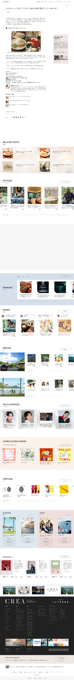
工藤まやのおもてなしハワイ (20, 615)
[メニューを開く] (69, 2)
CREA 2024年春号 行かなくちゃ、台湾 (30, 635)
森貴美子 (8, 12)
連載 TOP (65, 311)
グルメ (6, 613)
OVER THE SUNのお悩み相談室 (42, 615)
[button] (4, 215)
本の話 (45, 678)
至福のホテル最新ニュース (20, 617)
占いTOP (65, 480)
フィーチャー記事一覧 (65, 181)
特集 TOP (65, 349)
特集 (45, 1)
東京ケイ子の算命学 (62, 614)
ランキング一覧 (65, 276)
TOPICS (6, 628)
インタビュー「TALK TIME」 (53, 616)
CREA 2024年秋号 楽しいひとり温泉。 (30, 630)
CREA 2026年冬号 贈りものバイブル (29, 616)
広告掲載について (40, 672)
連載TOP (17, 608)
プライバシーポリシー (59, 672)
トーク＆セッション (50, 1)
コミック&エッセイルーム (59, 1)
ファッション (7, 619)
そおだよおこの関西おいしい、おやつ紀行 (20, 619)
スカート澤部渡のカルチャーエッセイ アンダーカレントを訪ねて (53, 620)
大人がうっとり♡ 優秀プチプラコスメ (20, 627)
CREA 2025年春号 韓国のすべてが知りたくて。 (31, 625)
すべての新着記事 (7, 608)
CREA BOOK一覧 (65, 556)
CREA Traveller (30, 678)
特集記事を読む (9, 541)
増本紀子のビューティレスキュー (20, 630)
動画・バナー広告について (32, 672)
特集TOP (28, 608)
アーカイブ (6, 623)
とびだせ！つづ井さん (52, 613)
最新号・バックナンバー (8, 650)
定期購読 (47, 672)
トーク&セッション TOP (65, 405)
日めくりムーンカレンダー (63, 616)
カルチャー (6, 614)
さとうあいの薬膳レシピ (19, 621)
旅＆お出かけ (7, 611)
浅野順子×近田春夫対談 (41, 612)
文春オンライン (41, 678)
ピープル (17, 650)
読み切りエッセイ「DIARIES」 (53, 611)
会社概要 (20, 672)
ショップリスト (9, 544)
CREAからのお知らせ (14, 672)
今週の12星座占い (62, 613)
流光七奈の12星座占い (63, 611)
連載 (42, 1)
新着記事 (38, 1)
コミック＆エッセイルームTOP (65, 445)
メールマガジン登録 (60, 658)
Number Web (35, 678)
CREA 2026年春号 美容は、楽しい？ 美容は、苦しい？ (31, 613)
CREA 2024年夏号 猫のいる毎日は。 (29, 633)
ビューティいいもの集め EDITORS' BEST (19, 625)
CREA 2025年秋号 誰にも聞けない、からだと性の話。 (31, 619)
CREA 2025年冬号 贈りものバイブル (29, 628)
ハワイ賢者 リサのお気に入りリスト (20, 613)
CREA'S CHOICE (7, 626)
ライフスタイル (7, 616)
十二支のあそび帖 (51, 614)
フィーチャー (7, 625)
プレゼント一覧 (56, 61)
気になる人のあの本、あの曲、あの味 (42, 610)
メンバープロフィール (30, 650)
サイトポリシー (53, 672)
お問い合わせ (26, 672)
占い (65, 1)
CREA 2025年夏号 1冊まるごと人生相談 (30, 622)
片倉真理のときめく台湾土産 (20, 611)
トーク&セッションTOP (41, 608)
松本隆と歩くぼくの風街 (41, 614)
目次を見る (9, 538)
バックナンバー (30, 514)
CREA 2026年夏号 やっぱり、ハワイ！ (30, 610)
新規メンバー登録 (61, 52)
